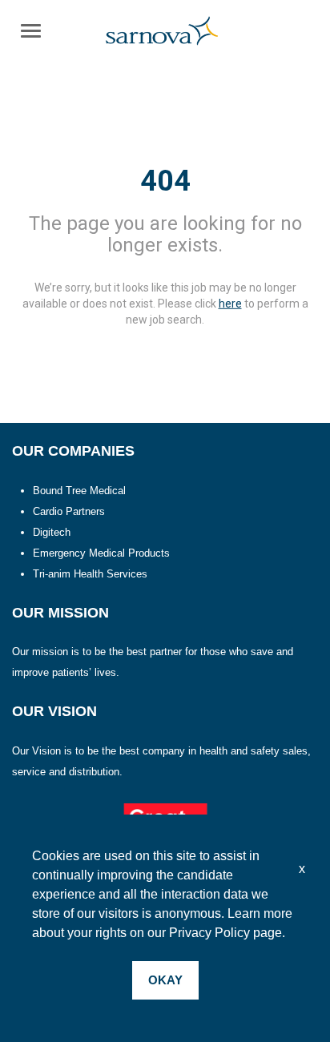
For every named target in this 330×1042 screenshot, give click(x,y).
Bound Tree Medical (79, 491)
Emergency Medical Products (101, 553)
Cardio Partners (69, 511)
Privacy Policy (209, 932)
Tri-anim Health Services (90, 574)
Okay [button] (165, 980)
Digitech (51, 532)
